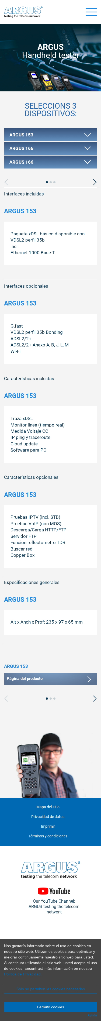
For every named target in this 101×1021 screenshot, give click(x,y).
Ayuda (92, 1015)
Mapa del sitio (48, 807)
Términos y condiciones (48, 836)
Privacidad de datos (47, 816)
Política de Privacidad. (23, 974)
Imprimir (48, 826)
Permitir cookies (50, 1007)
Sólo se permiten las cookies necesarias (50, 989)
